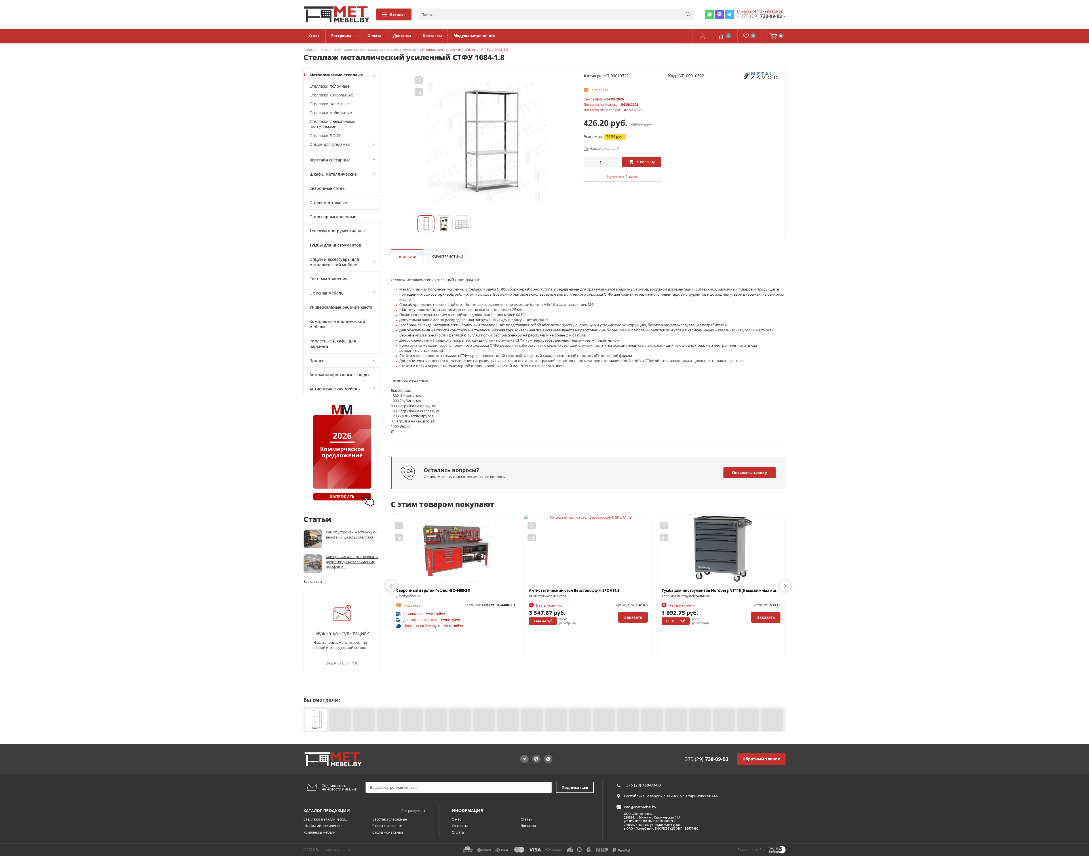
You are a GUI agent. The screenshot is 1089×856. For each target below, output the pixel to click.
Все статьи (312, 581)
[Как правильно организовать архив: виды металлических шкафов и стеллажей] (312, 563)
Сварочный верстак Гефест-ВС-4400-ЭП (433, 590)
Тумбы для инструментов (335, 245)
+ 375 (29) (704, 759)
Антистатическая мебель (334, 389)
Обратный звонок (761, 759)
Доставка (402, 35)
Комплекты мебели (319, 832)
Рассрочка (341, 35)
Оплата (374, 35)
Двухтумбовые (408, 596)
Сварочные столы (327, 188)
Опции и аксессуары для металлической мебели (334, 261)
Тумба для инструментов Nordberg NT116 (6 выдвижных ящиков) (724, 590)
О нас (314, 35)
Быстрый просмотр (455, 551)
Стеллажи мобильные (330, 112)
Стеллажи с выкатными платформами (332, 124)
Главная (310, 50)
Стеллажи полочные (401, 50)
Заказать (633, 617)
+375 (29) (642, 785)
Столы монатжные (388, 832)
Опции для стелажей (329, 144)
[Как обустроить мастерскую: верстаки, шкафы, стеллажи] (312, 538)
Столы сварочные (387, 826)
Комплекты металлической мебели (337, 324)
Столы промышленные (332, 216)
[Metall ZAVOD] (760, 75)
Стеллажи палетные (329, 103)
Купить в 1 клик (622, 176)
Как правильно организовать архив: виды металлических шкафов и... (352, 561)
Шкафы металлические (333, 174)
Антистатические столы (549, 596)
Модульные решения (474, 35)
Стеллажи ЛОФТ (325, 135)
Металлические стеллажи (359, 50)
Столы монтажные (328, 202)
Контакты (432, 35)
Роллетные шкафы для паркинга (332, 343)
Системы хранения (328, 278)
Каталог (397, 14)
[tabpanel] (487, 141)
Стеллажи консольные (331, 95)
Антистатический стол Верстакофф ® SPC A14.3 (574, 590)
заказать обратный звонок (760, 12)
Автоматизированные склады (339, 374)
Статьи (527, 819)
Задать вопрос (342, 663)
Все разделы (411, 810)
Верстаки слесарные (330, 160)
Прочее (316, 360)
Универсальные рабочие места (340, 307)
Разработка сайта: (751, 849)
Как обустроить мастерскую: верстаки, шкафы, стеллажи (351, 534)
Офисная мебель (326, 293)
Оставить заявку (749, 472)
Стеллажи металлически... (325, 819)
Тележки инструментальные (338, 231)
